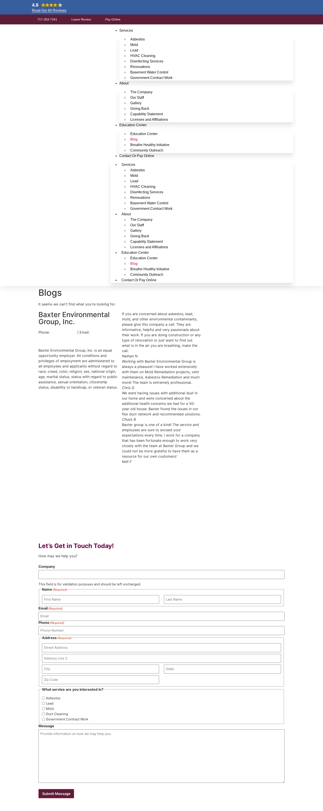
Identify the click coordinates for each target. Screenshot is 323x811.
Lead (49, 703)
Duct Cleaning (57, 714)
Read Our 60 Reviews (49, 10)
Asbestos (53, 698)
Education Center (133, 125)
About (124, 83)
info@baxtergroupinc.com (61, 337)
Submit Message (56, 793)
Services (126, 30)
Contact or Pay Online (136, 156)
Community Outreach (146, 150)
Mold (50, 708)
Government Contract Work (151, 78)
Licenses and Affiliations (149, 119)
